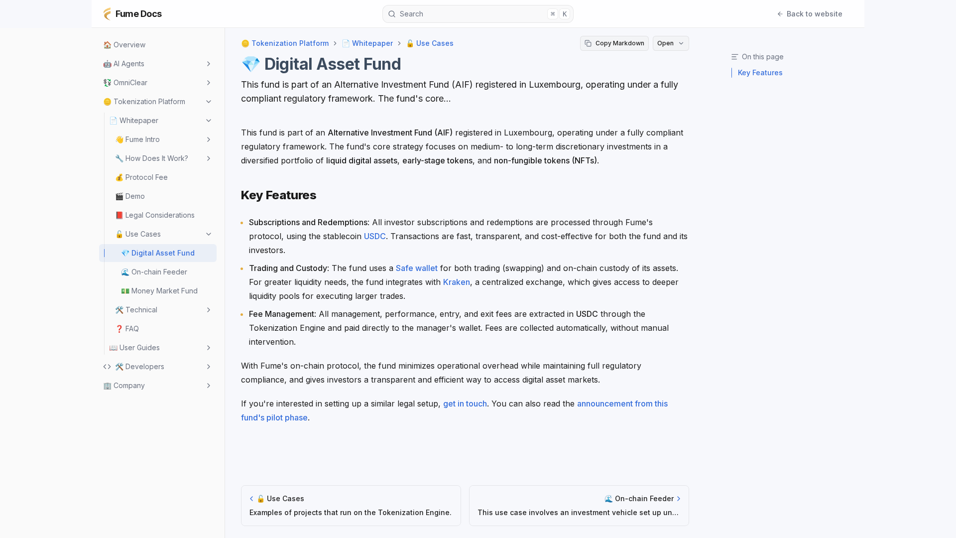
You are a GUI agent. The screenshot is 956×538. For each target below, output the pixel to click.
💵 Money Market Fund (159, 290)
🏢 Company (124, 385)
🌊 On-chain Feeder (154, 272)
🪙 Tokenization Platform (144, 101)
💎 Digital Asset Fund (158, 253)
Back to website (814, 13)
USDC (375, 236)
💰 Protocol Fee (141, 177)
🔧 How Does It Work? (151, 158)
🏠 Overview (124, 44)
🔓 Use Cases (138, 234)
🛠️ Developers (139, 366)
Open (665, 43)
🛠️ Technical (136, 309)
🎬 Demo (130, 196)
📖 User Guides (134, 347)
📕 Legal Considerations (155, 215)
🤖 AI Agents (123, 63)
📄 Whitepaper (133, 120)
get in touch (465, 403)
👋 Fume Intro (137, 139)
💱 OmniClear (125, 82)
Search (483, 13)
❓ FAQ (127, 328)
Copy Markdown (620, 43)
